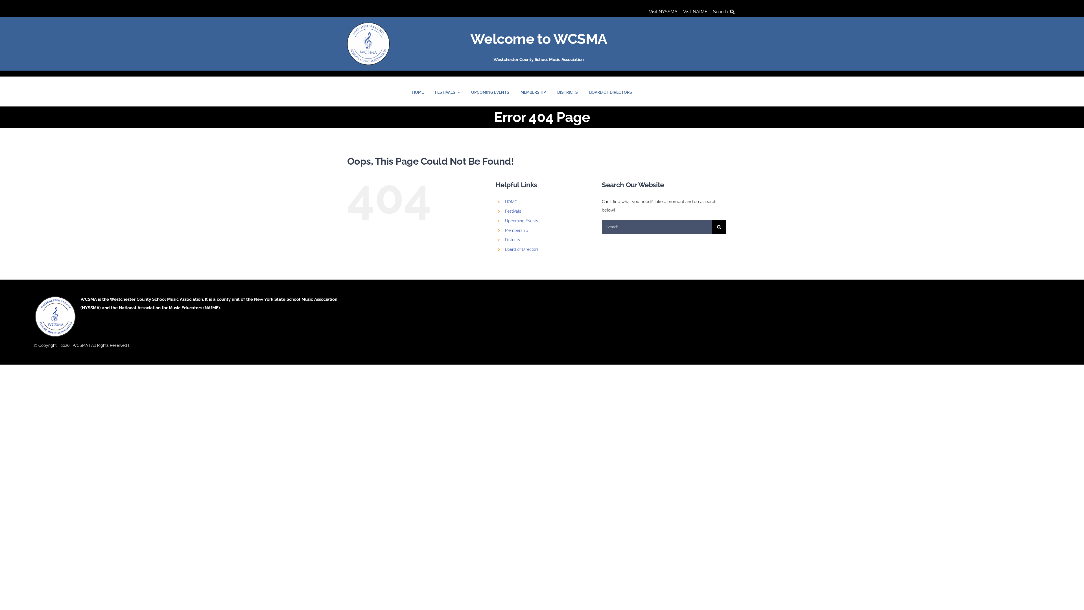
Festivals (513, 211)
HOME (511, 202)
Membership (516, 230)
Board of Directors (522, 249)
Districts (512, 240)
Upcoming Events (521, 221)
